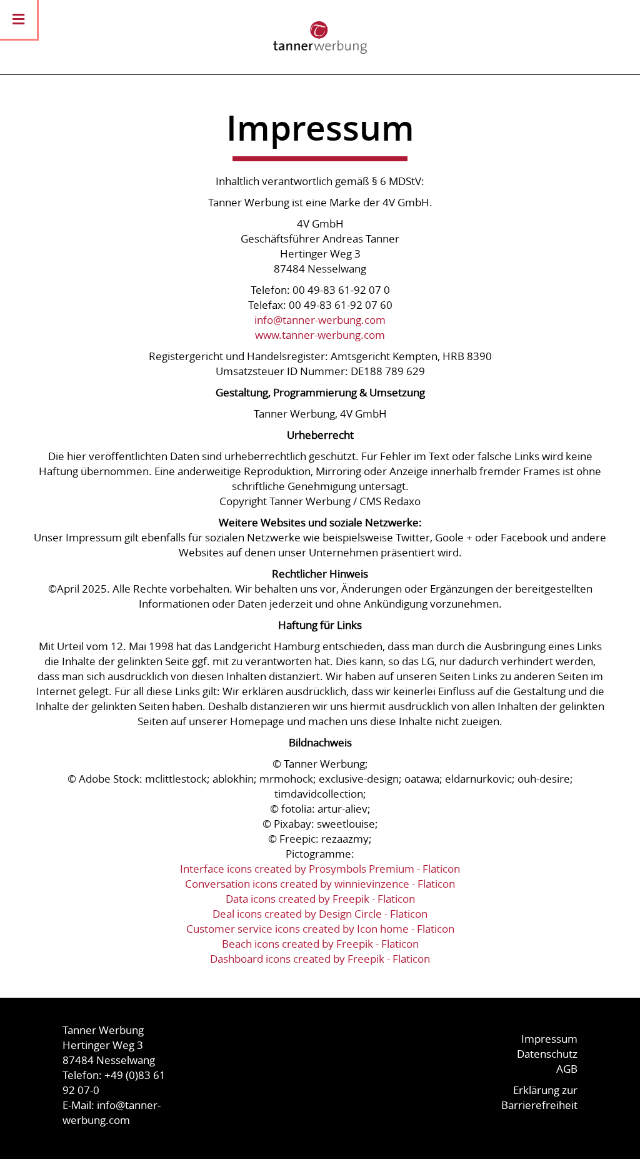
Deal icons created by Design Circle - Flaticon (320, 913)
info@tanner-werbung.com (320, 320)
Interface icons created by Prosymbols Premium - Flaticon (320, 868)
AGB (567, 1068)
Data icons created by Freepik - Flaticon (320, 898)
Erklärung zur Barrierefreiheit (539, 1097)
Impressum (549, 1038)
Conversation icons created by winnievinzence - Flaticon (320, 883)
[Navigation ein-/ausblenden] (18, 19)
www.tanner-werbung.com (320, 335)
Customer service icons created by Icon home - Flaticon (320, 928)
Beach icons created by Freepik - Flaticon (320, 943)
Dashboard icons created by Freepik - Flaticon (320, 958)
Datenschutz (547, 1053)
